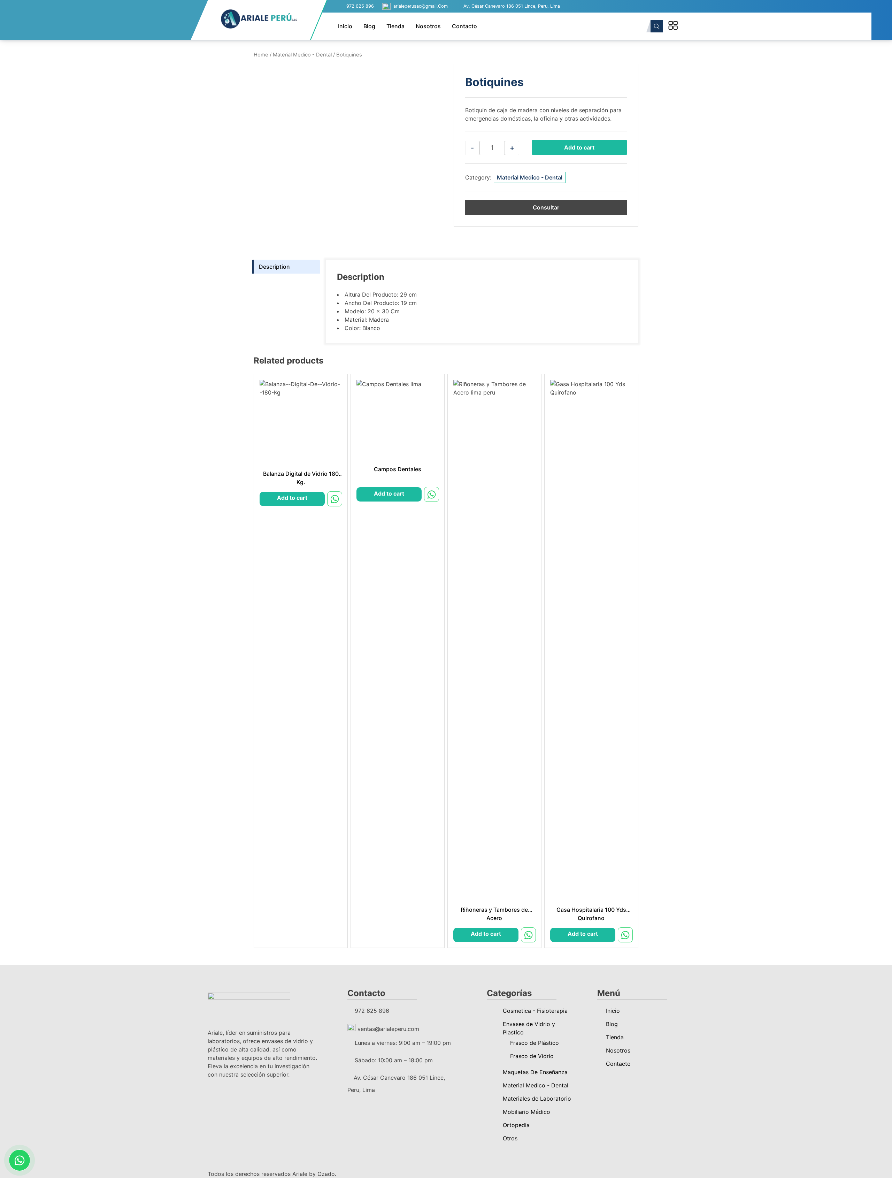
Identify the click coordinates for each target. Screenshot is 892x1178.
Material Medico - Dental (302, 55)
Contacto (464, 26)
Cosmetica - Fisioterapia (535, 1010)
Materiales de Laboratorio (537, 1098)
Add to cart (579, 147)
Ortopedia (516, 1125)
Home (261, 55)
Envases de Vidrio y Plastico (529, 1028)
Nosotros (428, 26)
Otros (510, 1138)
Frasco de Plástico (534, 1042)
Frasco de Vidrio (532, 1056)
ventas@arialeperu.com (387, 1028)
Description (274, 266)
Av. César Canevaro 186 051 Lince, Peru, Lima (511, 6)
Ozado (326, 1173)
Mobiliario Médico (526, 1111)
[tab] (286, 267)
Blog (369, 26)
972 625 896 (360, 6)
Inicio (345, 26)
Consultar (546, 207)
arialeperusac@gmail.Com (420, 6)
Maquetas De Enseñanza (535, 1072)
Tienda (395, 26)
